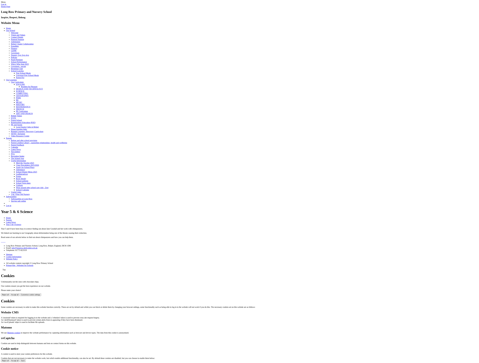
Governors (15, 53)
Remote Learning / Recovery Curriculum (27, 131)
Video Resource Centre (20, 136)
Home (8, 28)
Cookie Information (13, 257)
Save (23, 361)
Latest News (16, 149)
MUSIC (19, 102)
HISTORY (20, 105)
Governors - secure (18, 66)
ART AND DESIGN (24, 113)
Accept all (14, 295)
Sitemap (9, 254)
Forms (18, 176)
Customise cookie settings (30, 295)
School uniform (22, 181)
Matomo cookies (13, 333)
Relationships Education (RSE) (23, 122)
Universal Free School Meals (27, 75)
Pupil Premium (17, 60)
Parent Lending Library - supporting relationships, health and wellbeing (39, 143)
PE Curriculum (22, 111)
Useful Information (18, 161)
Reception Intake (17, 156)
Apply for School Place (25, 167)
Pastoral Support (17, 39)
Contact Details (17, 37)
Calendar (14, 147)
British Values (16, 116)
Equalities (15, 46)
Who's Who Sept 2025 (20, 64)
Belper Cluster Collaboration (22, 44)
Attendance (20, 170)
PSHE (18, 98)
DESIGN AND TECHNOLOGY (29, 89)
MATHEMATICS (23, 107)
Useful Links (16, 192)
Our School (10, 30)
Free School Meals (23, 73)
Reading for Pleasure (29, 87)
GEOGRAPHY (22, 96)
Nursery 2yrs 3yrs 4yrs (20, 55)
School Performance (19, 62)
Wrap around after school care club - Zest (32, 188)
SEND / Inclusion (18, 134)
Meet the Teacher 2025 (25, 163)
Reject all (5, 295)
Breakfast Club (17, 69)
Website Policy (12, 259)
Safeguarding (11, 197)
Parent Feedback (17, 145)
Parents (9, 138)
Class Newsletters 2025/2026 (27, 165)
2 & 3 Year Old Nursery (20, 194)
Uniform (19, 185)
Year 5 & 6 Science (13, 224)
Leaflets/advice (22, 174)
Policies (14, 57)
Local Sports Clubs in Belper (27, 127)
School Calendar (22, 190)
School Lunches (17, 71)
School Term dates (23, 183)
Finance (14, 48)
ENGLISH (20, 84)
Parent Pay (20, 78)
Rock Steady (21, 179)
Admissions (15, 42)
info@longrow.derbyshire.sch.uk (24, 248)
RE (17, 100)
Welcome (14, 33)
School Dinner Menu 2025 (26, 172)
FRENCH (20, 109)
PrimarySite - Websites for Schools (19, 265)
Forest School (16, 120)
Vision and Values (18, 35)
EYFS (13, 118)
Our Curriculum (17, 82)
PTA (13, 154)
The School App (17, 158)
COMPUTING (22, 93)
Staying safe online (18, 201)
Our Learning (11, 80)
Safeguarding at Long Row (21, 199)
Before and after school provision (24, 140)
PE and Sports (16, 125)
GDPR (13, 51)
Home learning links (19, 129)
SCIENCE (20, 91)
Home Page (5, 6)
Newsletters (15, 152)
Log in (3, 4)
